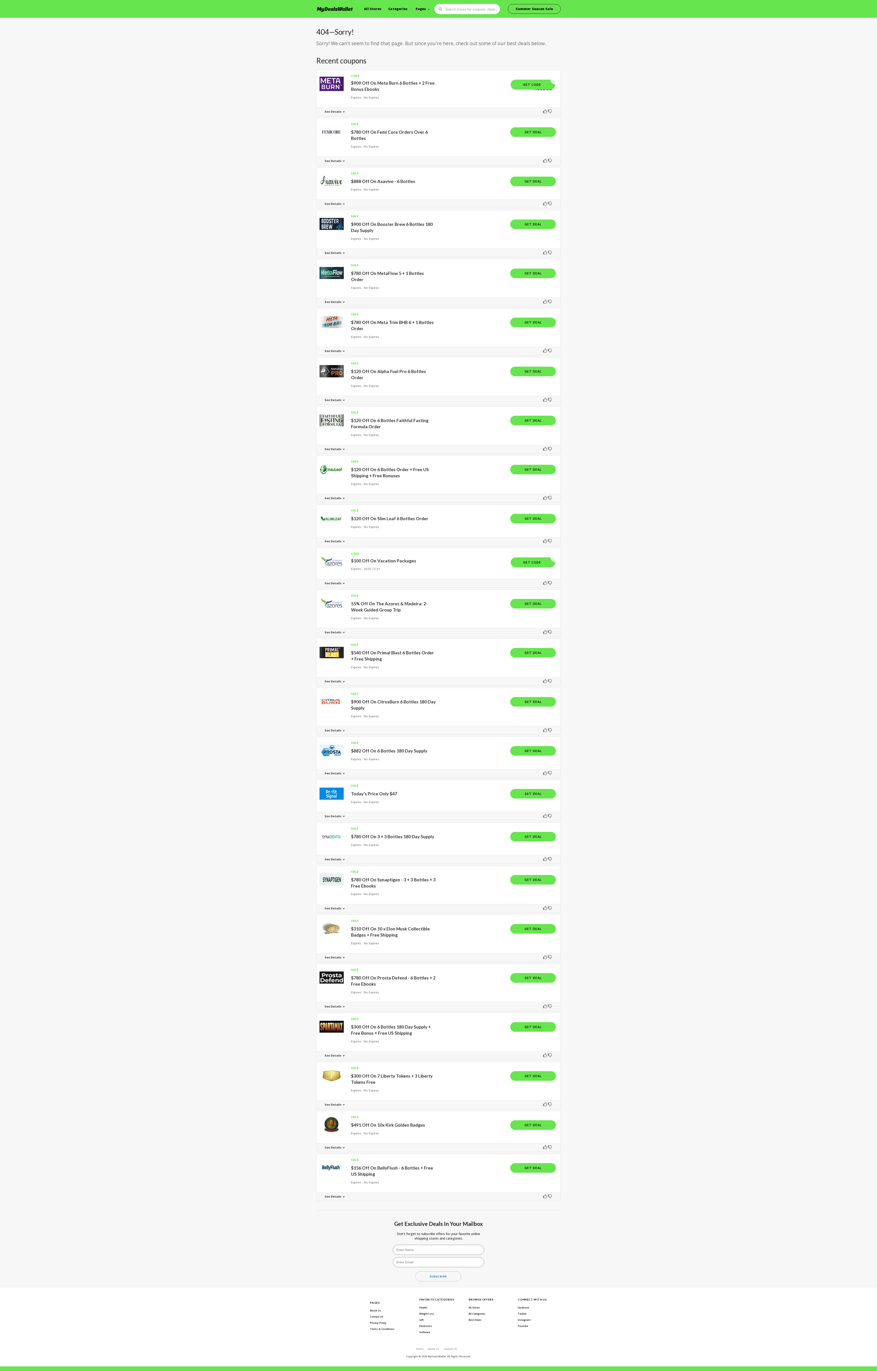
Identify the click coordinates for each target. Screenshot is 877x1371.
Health (423, 1307)
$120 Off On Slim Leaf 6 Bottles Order (389, 518)
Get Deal (533, 132)
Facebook (523, 1307)
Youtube (523, 1326)
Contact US (376, 1316)
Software (424, 1332)
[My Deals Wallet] (335, 9)
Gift (421, 1319)
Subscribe (438, 1276)
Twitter (522, 1313)
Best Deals (475, 1319)
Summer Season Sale (534, 9)
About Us (375, 1310)
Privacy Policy (378, 1322)
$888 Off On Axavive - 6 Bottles (383, 181)
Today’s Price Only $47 (374, 793)
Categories (397, 9)
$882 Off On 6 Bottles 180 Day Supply (389, 750)
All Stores (372, 9)
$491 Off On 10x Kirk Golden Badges (388, 1125)
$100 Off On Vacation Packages (383, 560)
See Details (333, 112)
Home (419, 1348)
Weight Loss (426, 1313)
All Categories (477, 1313)
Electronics (425, 1326)
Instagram (524, 1319)
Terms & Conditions (382, 1329)
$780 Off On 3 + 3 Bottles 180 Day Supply (392, 836)
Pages (421, 9)
